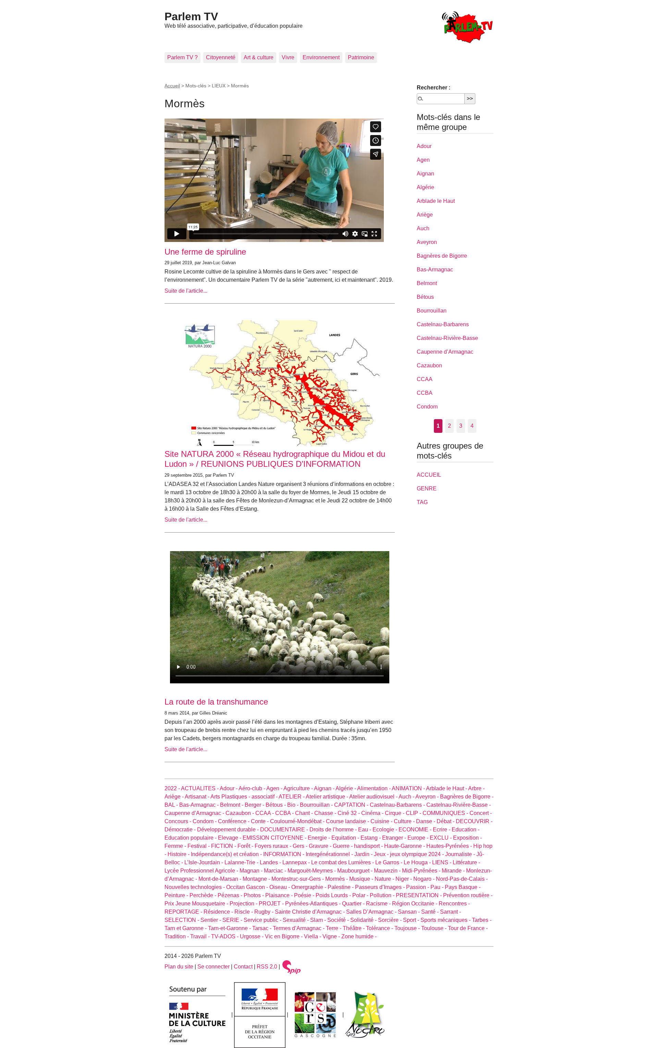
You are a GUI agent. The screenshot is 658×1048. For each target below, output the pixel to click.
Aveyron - (427, 797)
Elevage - (230, 838)
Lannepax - (296, 862)
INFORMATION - (284, 854)
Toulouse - (434, 928)
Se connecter (213, 967)
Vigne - (331, 936)
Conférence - (234, 821)
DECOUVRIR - (474, 821)
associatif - (265, 797)
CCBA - (285, 813)
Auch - (407, 797)
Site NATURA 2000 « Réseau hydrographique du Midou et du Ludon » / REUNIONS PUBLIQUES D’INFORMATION (274, 458)
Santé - (430, 912)
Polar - (361, 895)
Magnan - (252, 871)
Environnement (321, 57)
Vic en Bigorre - (284, 936)
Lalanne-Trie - (242, 862)
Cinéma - (373, 813)
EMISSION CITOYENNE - (275, 838)
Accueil (172, 85)
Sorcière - (390, 920)
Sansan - (409, 912)
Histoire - (179, 854)
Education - (465, 829)
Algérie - (346, 788)
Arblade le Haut (436, 201)
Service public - (263, 920)
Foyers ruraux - (274, 846)
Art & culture (258, 57)
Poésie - (305, 895)
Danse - (426, 821)
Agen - (274, 788)
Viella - (313, 936)
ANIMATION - (409, 788)
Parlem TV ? (182, 57)
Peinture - (177, 895)
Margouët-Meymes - (312, 871)
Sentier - (211, 920)
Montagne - (257, 879)
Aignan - (325, 788)
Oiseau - (280, 887)
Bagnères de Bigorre (442, 256)
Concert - (481, 813)
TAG (422, 502)
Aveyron (427, 242)
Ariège (425, 215)
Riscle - (244, 912)
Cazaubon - (240, 813)
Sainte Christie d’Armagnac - (310, 912)
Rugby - (264, 912)
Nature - (385, 879)
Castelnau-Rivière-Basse (447, 338)
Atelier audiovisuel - (374, 797)
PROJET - (272, 903)
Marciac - (276, 871)
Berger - (255, 805)
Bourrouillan (432, 311)
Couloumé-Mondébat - (298, 821)
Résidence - (219, 912)
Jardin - (364, 854)
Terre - (334, 928)
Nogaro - (424, 879)
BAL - (171, 805)
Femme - (175, 846)
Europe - (418, 838)
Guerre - (343, 846)
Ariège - (174, 797)
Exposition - (467, 838)
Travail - (200, 936)
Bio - (293, 805)
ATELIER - (292, 797)
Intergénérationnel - (330, 854)
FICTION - (224, 846)
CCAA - (265, 813)
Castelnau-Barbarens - (398, 805)
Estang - (371, 838)
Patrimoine (361, 57)
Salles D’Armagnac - (372, 912)
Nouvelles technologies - (195, 887)
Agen (423, 160)
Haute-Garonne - (405, 846)
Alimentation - (374, 788)
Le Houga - (418, 862)
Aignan (425, 173)
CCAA (424, 379)
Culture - (405, 821)
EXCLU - (441, 838)
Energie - (319, 838)
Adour (424, 146)
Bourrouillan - (317, 805)
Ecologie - (386, 829)
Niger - (404, 879)
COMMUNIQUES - (446, 813)
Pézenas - (231, 895)
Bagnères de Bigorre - (467, 797)
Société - (338, 920)
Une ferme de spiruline (205, 251)
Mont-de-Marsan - (220, 879)
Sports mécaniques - (446, 920)
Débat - (446, 821)
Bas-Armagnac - (199, 805)
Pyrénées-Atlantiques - (313, 903)
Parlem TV (191, 16)
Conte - (260, 821)
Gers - (301, 846)
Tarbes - (481, 920)
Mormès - (337, 879)
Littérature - (466, 862)
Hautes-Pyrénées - (449, 846)
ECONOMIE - (416, 829)
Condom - (205, 821)
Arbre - (476, 788)
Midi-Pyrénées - (422, 871)
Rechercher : (433, 87)
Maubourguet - (355, 871)
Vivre (288, 57)
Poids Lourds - (334, 895)
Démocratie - (180, 829)
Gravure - (321, 846)
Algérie (425, 187)
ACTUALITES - (200, 788)
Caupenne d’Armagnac (445, 352)
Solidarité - (364, 920)
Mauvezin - (388, 871)
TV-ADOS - (225, 936)
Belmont (427, 283)
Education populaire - (191, 838)
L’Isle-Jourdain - (204, 862)
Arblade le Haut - (447, 788)
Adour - (229, 788)
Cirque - (395, 813)
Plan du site (178, 967)
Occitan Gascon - (247, 887)
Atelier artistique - (327, 797)
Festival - (199, 846)
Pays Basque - (462, 887)
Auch (423, 228)
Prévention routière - (467, 895)
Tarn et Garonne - (186, 928)
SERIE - (233, 920)
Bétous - (276, 805)
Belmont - (232, 805)
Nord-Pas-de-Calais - (462, 879)
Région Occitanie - (415, 903)
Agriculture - (298, 788)
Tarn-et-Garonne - (230, 928)
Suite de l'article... (185, 291)
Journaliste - (460, 854)
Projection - (244, 903)
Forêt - (246, 846)
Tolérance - (380, 928)
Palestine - (341, 887)
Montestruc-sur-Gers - (298, 879)
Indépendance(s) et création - (227, 854)
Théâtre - (354, 928)
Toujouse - (407, 928)
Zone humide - (359, 936)
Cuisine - (382, 821)
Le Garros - (389, 862)
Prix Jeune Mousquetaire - (197, 903)
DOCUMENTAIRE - (284, 829)
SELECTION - (182, 920)
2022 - (172, 788)
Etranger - (394, 838)
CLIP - (414, 813)
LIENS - (442, 862)
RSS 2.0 (267, 967)
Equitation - (346, 838)
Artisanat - (197, 797)
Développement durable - (228, 829)
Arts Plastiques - (231, 797)
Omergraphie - (309, 887)
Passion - (418, 887)
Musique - (362, 879)
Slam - (318, 920)
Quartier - (354, 903)
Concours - (178, 821)
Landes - (271, 862)
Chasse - (326, 813)
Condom (427, 407)
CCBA (424, 393)
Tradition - (177, 936)
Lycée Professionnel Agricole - (202, 871)
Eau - (365, 829)
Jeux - (382, 854)
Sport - (412, 920)
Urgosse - (252, 936)
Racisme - (379, 903)
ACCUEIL (429, 475)
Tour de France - (468, 928)
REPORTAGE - (184, 912)
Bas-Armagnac (435, 269)
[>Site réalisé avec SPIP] (291, 967)
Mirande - (454, 871)
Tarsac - (262, 928)
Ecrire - (442, 829)
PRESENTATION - (419, 895)
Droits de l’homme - (333, 829)
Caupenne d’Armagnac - (195, 813)
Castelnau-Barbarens (443, 324)
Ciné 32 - (349, 813)
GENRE (427, 488)
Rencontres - (454, 903)
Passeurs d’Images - (380, 887)
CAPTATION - (352, 805)
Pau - (437, 887)
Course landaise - (348, 821)
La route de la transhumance (216, 701)
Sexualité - (296, 920)
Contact (243, 967)
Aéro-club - (252, 788)
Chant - (304, 813)
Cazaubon (429, 365)
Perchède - (204, 895)
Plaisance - (279, 895)
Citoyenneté (220, 57)
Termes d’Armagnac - (299, 928)
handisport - (369, 846)
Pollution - (383, 895)
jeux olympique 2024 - (417, 854)
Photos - (254, 895)
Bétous (425, 297)
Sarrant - (450, 912)
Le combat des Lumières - (343, 862)
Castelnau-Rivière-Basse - (458, 805)
